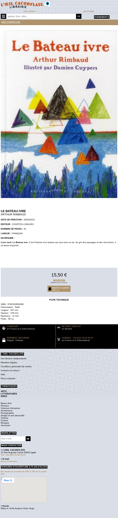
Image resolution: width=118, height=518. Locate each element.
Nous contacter (8, 378)
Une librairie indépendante (13, 358)
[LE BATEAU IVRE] (59, 199)
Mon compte (29, 11)
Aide (3, 374)
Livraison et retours (10, 370)
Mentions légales (9, 362)
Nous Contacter (9, 461)
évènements (101, 17)
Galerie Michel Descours (14, 516)
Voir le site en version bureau (17, 512)
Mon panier (88, 11)
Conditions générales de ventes (16, 366)
